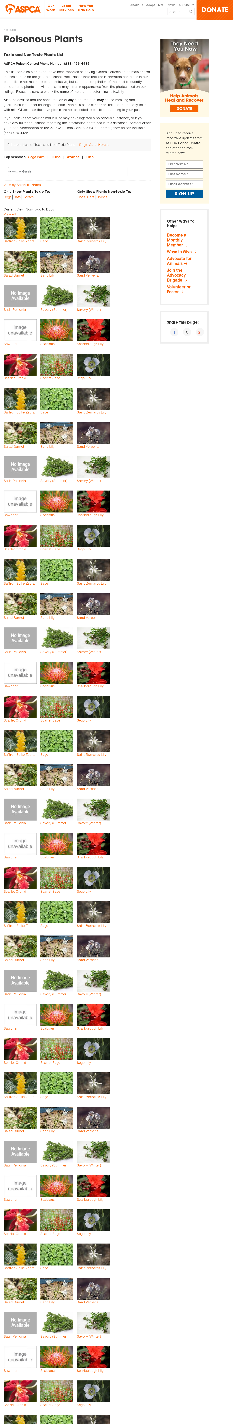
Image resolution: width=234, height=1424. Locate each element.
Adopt (150, 5)
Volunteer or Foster (179, 289)
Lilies (90, 157)
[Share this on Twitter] (187, 332)
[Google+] (200, 332)
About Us (136, 5)
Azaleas (73, 157)
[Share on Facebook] (174, 332)
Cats (92, 144)
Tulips (56, 157)
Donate (214, 10)
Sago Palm (36, 157)
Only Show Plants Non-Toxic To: (104, 192)
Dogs (83, 144)
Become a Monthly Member (176, 240)
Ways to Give (179, 252)
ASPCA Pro (187, 5)
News (171, 5)
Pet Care (10, 30)
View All (10, 214)
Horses (103, 144)
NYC (161, 5)
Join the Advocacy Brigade (176, 275)
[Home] (23, 9)
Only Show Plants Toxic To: (27, 192)
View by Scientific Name (22, 184)
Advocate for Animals (179, 261)
